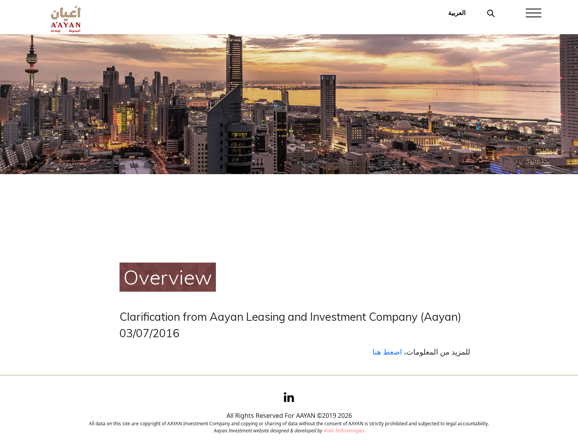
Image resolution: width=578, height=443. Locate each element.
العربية (457, 12)
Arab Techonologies (344, 430)
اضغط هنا (387, 352)
